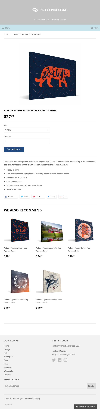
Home (6, 34)
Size (5, 125)
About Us (8, 367)
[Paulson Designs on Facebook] (60, 360)
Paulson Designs (16, 398)
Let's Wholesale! (86, 407)
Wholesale (8, 371)
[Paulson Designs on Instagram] (65, 360)
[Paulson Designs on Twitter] (54, 360)
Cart (96, 27)
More (6, 363)
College (7, 349)
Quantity (7, 136)
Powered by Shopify (32, 398)
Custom (7, 374)
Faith (6, 352)
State (6, 360)
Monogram (8, 356)
